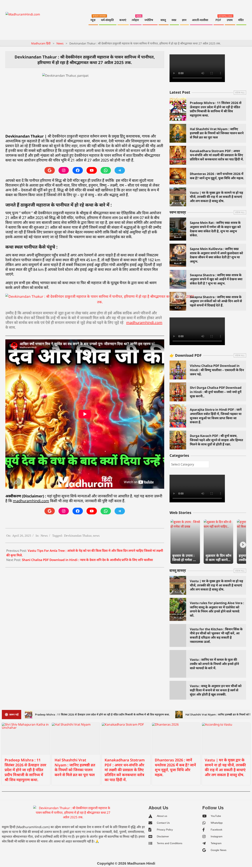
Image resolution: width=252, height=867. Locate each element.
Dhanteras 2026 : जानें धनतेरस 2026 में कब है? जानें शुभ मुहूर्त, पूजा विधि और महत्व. (217, 176)
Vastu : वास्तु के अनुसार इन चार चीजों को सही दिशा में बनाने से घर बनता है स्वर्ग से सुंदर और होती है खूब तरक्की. (215, 690)
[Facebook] (78, 170)
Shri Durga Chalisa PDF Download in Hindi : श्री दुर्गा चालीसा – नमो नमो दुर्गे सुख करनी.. (215, 391)
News (44, 535)
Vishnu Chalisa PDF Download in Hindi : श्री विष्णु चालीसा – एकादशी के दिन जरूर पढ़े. (217, 370)
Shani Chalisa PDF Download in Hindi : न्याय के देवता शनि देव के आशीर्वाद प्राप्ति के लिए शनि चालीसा (87, 560)
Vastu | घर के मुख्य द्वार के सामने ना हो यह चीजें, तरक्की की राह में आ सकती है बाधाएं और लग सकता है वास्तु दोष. (216, 196)
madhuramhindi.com (144, 322)
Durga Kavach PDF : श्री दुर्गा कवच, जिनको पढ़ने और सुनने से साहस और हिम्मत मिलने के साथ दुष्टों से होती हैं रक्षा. (216, 440)
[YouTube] (92, 170)
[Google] (49, 170)
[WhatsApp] (106, 170)
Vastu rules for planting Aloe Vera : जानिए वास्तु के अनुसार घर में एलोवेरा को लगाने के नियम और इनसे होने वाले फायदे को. (217, 609)
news (96, 535)
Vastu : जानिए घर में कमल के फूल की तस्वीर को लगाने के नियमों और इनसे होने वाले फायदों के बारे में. (214, 663)
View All (240, 92)
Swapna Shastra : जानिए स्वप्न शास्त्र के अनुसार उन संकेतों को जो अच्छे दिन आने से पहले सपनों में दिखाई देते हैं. (216, 301)
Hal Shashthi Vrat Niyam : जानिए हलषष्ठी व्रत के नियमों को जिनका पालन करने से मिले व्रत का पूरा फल (217, 133)
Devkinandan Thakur (78, 535)
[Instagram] (63, 170)
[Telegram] (120, 170)
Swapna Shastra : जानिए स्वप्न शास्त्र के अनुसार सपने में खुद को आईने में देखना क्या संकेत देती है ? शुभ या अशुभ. (216, 279)
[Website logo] (73, 814)
